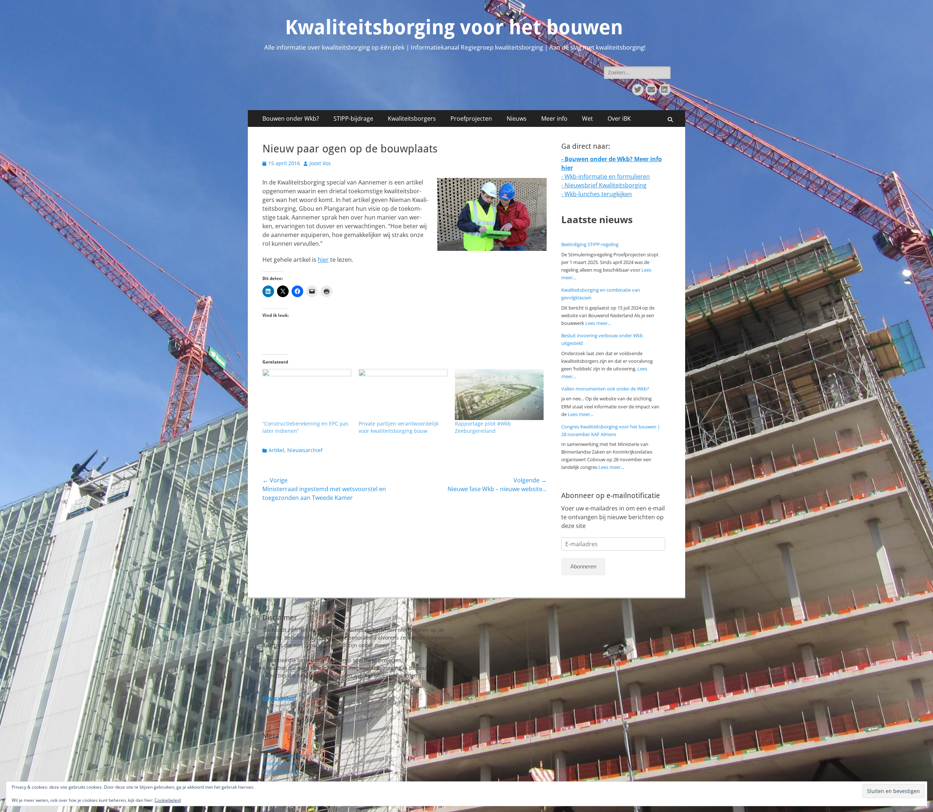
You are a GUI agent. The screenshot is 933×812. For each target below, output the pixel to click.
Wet (587, 118)
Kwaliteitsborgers (412, 118)
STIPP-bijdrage (353, 118)
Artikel (276, 450)
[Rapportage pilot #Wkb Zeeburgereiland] (499, 394)
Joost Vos (320, 163)
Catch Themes (603, 800)
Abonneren (583, 566)
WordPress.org (280, 771)
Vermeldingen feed (285, 755)
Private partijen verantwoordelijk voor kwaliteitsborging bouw (398, 427)
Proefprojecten (471, 118)
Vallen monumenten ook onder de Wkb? (605, 388)
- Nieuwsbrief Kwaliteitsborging (604, 185)
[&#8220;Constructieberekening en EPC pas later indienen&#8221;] (306, 394)
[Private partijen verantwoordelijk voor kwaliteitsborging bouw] (403, 394)
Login (269, 748)
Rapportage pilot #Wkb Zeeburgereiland (483, 427)
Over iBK (619, 118)
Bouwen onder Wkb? (290, 118)
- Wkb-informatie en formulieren (605, 176)
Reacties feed (278, 763)
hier (323, 260)
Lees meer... (598, 323)
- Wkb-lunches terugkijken (596, 194)
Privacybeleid (515, 800)
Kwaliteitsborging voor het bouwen (454, 27)
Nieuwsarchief (305, 450)
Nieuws (517, 118)
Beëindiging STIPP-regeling (589, 244)
